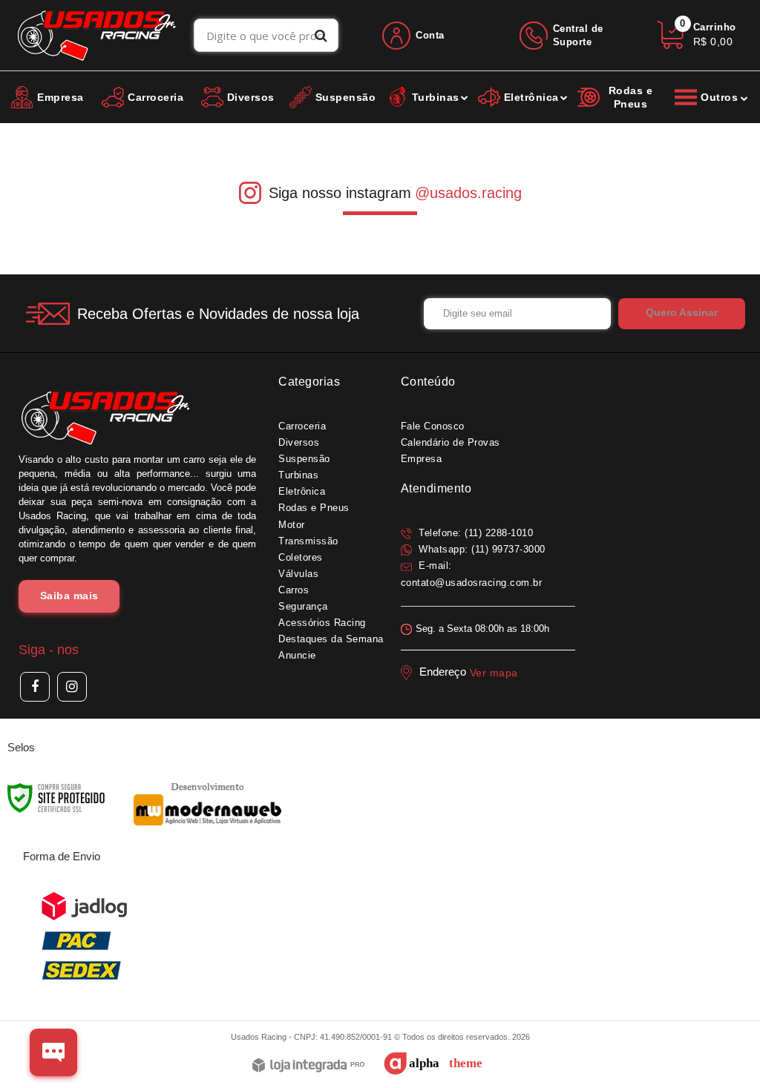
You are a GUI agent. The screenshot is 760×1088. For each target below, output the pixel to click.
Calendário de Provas (450, 442)
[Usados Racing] (97, 35)
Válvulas (298, 573)
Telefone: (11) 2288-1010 (475, 532)
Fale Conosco (433, 426)
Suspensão (304, 458)
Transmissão (308, 541)
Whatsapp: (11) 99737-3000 (481, 549)
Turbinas (298, 475)
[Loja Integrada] (308, 1066)
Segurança (303, 606)
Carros (293, 590)
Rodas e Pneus (314, 507)
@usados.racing (468, 193)
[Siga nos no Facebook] (35, 687)
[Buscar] (321, 35)
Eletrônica (301, 491)
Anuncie (297, 655)
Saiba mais (69, 595)
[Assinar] (681, 313)
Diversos (298, 442)
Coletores (300, 557)
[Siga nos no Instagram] (72, 687)
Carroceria (302, 426)
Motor (291, 524)
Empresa (421, 458)
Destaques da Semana (331, 638)
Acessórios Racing (322, 622)
